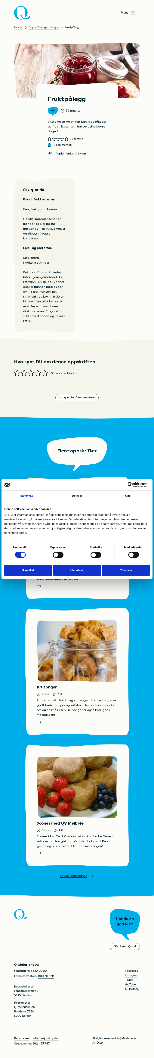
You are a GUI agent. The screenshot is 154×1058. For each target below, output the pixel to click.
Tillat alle (126, 570)
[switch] (58, 555)
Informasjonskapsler (45, 1038)
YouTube (130, 984)
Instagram (131, 975)
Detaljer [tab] (77, 495)
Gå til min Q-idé (125, 946)
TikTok (129, 980)
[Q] (22, 12)
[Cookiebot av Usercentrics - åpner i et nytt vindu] (133, 485)
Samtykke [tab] (26, 495)
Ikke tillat (28, 570)
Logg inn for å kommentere (77, 397)
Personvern (21, 1038)
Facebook (131, 971)
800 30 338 (46, 976)
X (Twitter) (132, 989)
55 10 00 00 (39, 971)
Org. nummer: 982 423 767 (32, 1043)
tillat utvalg (77, 570)
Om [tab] (127, 495)
